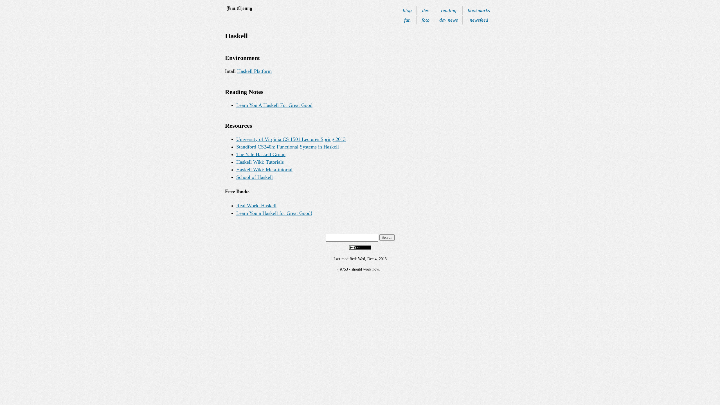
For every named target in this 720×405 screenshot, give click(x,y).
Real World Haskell (256, 205)
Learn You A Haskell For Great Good (274, 105)
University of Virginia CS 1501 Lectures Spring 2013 (291, 139)
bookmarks (479, 10)
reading (448, 10)
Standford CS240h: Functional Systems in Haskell (287, 147)
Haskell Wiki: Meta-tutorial (264, 169)
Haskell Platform (254, 71)
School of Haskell (254, 177)
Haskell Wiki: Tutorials (260, 162)
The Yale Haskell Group (260, 154)
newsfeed (479, 20)
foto (425, 20)
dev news (448, 20)
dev (425, 10)
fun (407, 20)
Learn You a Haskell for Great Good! (274, 213)
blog (407, 10)
